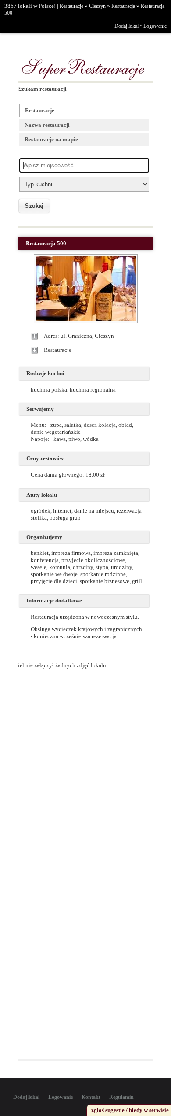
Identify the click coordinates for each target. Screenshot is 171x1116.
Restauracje (71, 6)
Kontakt (91, 1097)
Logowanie (155, 26)
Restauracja (123, 6)
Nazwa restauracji (47, 125)
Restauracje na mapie (51, 139)
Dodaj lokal (126, 26)
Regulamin (121, 1097)
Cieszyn (97, 6)
